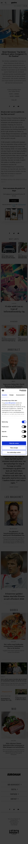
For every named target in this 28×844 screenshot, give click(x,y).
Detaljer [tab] (11, 395)
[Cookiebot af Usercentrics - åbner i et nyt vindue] (19, 391)
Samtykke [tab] (4, 395)
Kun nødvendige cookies (14, 452)
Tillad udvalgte (14, 447)
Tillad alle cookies (14, 443)
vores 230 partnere (10, 403)
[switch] (24, 426)
